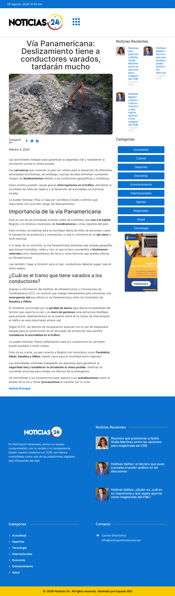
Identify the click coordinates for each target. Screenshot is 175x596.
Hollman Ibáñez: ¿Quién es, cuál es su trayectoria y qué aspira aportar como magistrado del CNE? (136, 493)
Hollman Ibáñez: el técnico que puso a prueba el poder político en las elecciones (163, 60)
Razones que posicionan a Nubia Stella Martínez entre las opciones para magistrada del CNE (135, 63)
